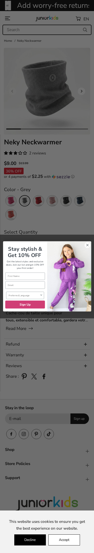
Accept (64, 539)
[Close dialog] (87, 245)
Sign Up (25, 305)
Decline (30, 539)
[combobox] (24, 295)
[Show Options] (41, 295)
